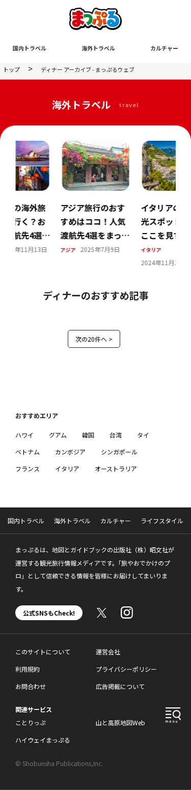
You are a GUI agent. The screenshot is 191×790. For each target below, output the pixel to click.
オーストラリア (116, 468)
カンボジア (70, 451)
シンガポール (119, 451)
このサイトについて (42, 651)
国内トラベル (29, 48)
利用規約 (27, 669)
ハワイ (24, 434)
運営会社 (108, 651)
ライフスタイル (162, 520)
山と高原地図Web (120, 722)
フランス (27, 468)
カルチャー (164, 48)
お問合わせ (30, 686)
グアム (58, 434)
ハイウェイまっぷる (42, 739)
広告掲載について (120, 686)
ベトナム (27, 451)
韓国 (88, 434)
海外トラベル (98, 48)
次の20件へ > (94, 339)
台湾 (116, 434)
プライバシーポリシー (126, 669)
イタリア (91, 249)
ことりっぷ (30, 722)
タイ (143, 434)
